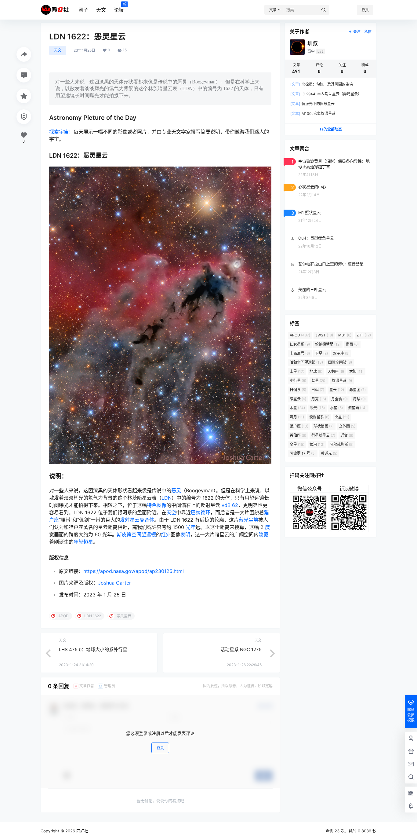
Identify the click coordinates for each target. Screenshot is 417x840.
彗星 (319, 380)
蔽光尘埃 (248, 520)
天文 (101, 10)
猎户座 (299, 426)
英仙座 (298, 435)
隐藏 (263, 534)
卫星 (321, 353)
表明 (185, 534)
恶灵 (176, 490)
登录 (365, 10)
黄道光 (329, 453)
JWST (324, 335)
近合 (346, 435)
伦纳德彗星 (328, 344)
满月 (297, 417)
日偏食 (298, 389)
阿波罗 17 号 (303, 453)
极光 (317, 407)
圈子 (83, 10)
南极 (352, 344)
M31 (344, 335)
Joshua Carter (114, 583)
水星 (336, 407)
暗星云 (298, 399)
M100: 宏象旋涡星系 (312, 113)
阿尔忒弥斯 (342, 444)
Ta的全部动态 (330, 129)
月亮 (318, 399)
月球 (359, 399)
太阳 (356, 371)
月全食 (339, 399)
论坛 (119, 7)
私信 (368, 31)
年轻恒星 (83, 542)
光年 (190, 527)
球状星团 (324, 426)
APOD (300, 335)
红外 (166, 534)
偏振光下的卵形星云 (312, 103)
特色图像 (156, 505)
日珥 (317, 389)
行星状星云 (323, 435)
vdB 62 (230, 505)
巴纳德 (198, 512)
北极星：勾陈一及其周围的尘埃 (321, 84)
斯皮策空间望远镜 (136, 534)
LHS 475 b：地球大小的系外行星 (93, 649)
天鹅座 (336, 371)
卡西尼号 (300, 353)
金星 (297, 444)
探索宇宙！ (61, 132)
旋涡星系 (342, 380)
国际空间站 (340, 362)
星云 (336, 389)
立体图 (347, 426)
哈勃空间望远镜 (306, 362)
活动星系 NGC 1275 (241, 649)
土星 (297, 371)
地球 (316, 371)
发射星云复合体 (137, 520)
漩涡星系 (319, 417)
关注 (357, 31)
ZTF (364, 335)
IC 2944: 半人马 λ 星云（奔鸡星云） (325, 94)
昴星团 (357, 389)
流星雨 (357, 407)
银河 (317, 444)
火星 (342, 417)
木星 (297, 407)
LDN (166, 498)
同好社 (81, 830)
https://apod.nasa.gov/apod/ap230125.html (133, 571)
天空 (171, 512)
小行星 (298, 380)
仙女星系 (300, 344)
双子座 (341, 353)
